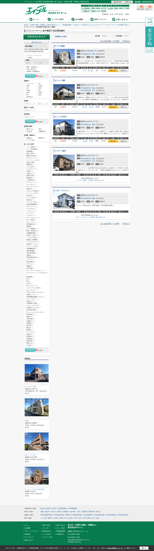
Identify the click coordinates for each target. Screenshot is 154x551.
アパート (29, 55)
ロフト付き (31, 209)
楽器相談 (30, 151)
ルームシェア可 (33, 193)
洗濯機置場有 (32, 233)
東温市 (48, 508)
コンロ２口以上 (33, 237)
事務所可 (30, 164)
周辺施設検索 (60, 531)
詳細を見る (113, 70)
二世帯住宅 (31, 180)
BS (29, 281)
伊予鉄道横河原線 (46, 515)
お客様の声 (60, 534)
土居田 (56, 518)
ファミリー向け (33, 202)
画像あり (29, 138)
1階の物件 (31, 319)
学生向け (30, 195)
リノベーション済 (33, 160)
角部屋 (30, 330)
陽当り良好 (31, 153)
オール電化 (31, 220)
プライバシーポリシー (32, 531)
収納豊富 (30, 277)
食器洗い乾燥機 (33, 240)
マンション (38, 55)
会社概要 (27, 528)
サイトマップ (29, 537)
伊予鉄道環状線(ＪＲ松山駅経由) (82, 515)
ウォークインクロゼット (36, 270)
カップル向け (32, 197)
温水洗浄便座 (32, 253)
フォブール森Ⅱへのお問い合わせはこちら (91, 180)
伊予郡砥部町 (72, 508)
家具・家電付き (33, 231)
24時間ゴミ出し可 (33, 308)
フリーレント (32, 182)
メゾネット (31, 211)
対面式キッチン (33, 244)
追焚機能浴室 (32, 248)
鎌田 (93, 88)
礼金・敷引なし (32, 69)
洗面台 (30, 255)
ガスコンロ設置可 (33, 191)
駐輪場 (30, 226)
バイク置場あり (33, 228)
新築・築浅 (46, 525)
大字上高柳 (97, 51)
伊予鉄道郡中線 (85, 54)
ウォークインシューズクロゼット (37, 274)
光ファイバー (32, 286)
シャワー (30, 259)
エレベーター (32, 222)
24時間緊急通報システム (36, 297)
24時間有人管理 (33, 303)
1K (39, 83)
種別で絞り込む (37, 42)
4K (27, 95)
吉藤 (41, 511)
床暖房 (30, 266)
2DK (40, 88)
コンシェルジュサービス (36, 312)
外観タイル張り (33, 235)
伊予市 (54, 508)
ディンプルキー (33, 299)
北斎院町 (65, 511)
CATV (29, 283)
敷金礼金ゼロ (47, 531)
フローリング (32, 206)
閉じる (144, 548)
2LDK (28, 90)
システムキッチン (33, 242)
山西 (97, 518)
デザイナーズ (32, 158)
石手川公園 (86, 518)
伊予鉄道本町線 (111, 515)
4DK (40, 95)
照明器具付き (32, 224)
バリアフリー (32, 169)
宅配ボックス (32, 294)
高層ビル (30, 334)
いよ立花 (43, 518)
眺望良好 (30, 178)
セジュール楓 (60, 80)
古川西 (58, 511)
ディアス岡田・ (61, 46)
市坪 (75, 518)
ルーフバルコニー (33, 217)
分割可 (30, 171)
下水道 (30, 345)
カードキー (31, 184)
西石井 (47, 511)
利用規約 (27, 534)
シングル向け (47, 534)
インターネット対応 (34, 288)
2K (27, 88)
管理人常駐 (31, 175)
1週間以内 (42, 131)
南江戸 (98, 511)
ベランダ (30, 213)
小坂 (78, 511)
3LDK (40, 92)
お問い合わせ (60, 525)
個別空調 (30, 341)
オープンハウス (33, 186)
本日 (40, 129)
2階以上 (30, 316)
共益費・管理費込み (33, 71)
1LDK (40, 86)
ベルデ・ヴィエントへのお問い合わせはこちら (90, 217)
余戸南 (91, 85)
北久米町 (73, 511)
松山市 (87, 85)
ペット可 (45, 528)
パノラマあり (31, 140)
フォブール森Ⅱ (61, 151)
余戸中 (91, 121)
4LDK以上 (30, 97)
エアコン (30, 264)
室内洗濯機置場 (33, 204)
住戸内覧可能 (32, 310)
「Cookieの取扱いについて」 (115, 548)
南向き (30, 328)
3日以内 (29, 131)
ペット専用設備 (33, 149)
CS (29, 279)
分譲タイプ (31, 173)
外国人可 (30, 189)
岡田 (93, 54)
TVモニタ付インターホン (36, 292)
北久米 (70, 518)
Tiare (27, 421)
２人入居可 (31, 167)
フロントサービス (33, 305)
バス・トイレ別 (33, 246)
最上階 (30, 325)
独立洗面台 (31, 262)
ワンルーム (30, 83)
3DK (28, 92)
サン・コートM (30, 455)
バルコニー (31, 215)
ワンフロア (31, 332)
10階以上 (30, 321)
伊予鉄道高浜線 (99, 515)
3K (39, 90)
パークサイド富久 (31, 386)
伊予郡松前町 (89, 51)
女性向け (30, 200)
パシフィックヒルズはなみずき (35, 489)
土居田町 (84, 511)
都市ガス (30, 343)
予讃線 (67, 515)
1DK (28, 86)
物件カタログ (29, 540)
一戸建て (29, 57)
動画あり (42, 138)
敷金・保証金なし (32, 67)
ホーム (27, 525)
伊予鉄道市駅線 (122, 515)
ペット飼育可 (32, 147)
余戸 (93, 90)
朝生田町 (92, 511)
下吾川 (53, 511)
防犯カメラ (31, 301)
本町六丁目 (63, 518)
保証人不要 (31, 162)
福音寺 (50, 518)
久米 (93, 518)
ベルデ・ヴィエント (62, 190)
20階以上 (30, 323)
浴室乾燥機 (31, 251)
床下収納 (30, 268)
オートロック (32, 290)
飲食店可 (30, 336)
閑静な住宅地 (32, 156)
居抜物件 (30, 339)
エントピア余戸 (61, 117)
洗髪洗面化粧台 (33, 257)
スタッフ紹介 (60, 528)
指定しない (30, 129)
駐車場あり (31, 314)
